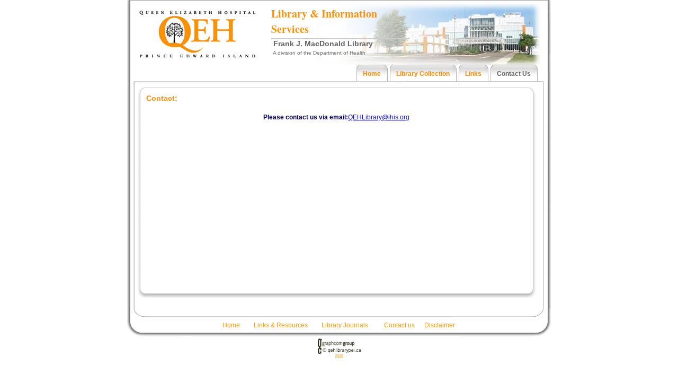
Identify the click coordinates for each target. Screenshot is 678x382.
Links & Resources (281, 325)
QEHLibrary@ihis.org (378, 117)
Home (231, 325)
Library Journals (345, 325)
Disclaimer (439, 325)
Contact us (399, 325)
